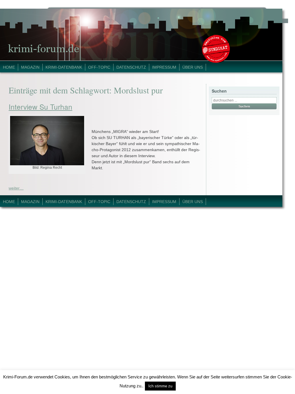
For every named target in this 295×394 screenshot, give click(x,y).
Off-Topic (99, 67)
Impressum (164, 67)
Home (9, 67)
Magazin (30, 67)
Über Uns (192, 67)
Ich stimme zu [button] (160, 386)
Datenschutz (131, 67)
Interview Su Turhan (40, 107)
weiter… (16, 188)
